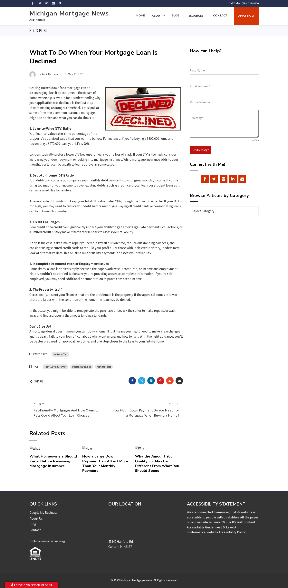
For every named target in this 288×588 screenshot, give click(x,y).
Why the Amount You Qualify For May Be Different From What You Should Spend (157, 463)
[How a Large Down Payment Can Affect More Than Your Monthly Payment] (87, 448)
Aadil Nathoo (37, 20)
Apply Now (246, 16)
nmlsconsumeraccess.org (47, 541)
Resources (195, 16)
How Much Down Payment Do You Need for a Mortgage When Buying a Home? (145, 410)
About (157, 16)
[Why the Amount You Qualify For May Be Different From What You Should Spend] (139, 448)
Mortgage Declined (81, 366)
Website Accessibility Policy (226, 532)
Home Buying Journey (55, 366)
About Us (36, 518)
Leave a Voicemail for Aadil (32, 585)
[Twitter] (214, 179)
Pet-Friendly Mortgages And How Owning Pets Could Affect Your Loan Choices (65, 410)
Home (140, 15)
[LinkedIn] (233, 179)
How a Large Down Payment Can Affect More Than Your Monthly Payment (105, 463)
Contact (220, 15)
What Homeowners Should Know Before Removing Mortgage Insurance (53, 461)
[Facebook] (205, 179)
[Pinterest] (223, 179)
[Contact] (242, 179)
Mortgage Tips (60, 354)
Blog (175, 15)
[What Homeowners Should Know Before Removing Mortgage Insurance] (35, 448)
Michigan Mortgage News (69, 13)
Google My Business (43, 512)
